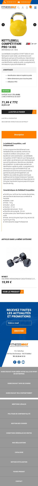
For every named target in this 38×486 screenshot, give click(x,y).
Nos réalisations (19, 443)
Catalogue (19, 452)
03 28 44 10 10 (11, 2)
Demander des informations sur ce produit (15, 122)
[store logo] (9, 7)
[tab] (19, 134)
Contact (19, 481)
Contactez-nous (25, 2)
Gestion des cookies (19, 423)
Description (19, 135)
